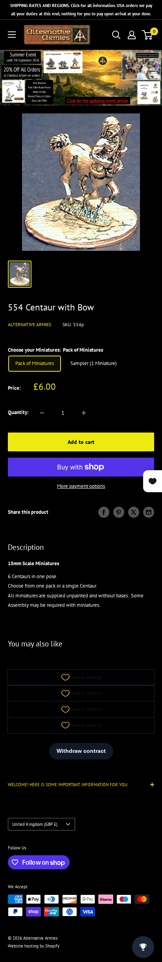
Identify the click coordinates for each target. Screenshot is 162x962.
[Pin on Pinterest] (118, 512)
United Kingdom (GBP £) (34, 824)
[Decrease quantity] (42, 413)
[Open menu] (12, 34)
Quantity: (18, 412)
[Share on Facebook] (103, 512)
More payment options (81, 486)
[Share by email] (148, 512)
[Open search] (116, 35)
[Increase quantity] (83, 413)
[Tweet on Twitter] (133, 512)
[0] (148, 35)
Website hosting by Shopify (33, 946)
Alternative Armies (29, 324)
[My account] (132, 35)
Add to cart (81, 441)
